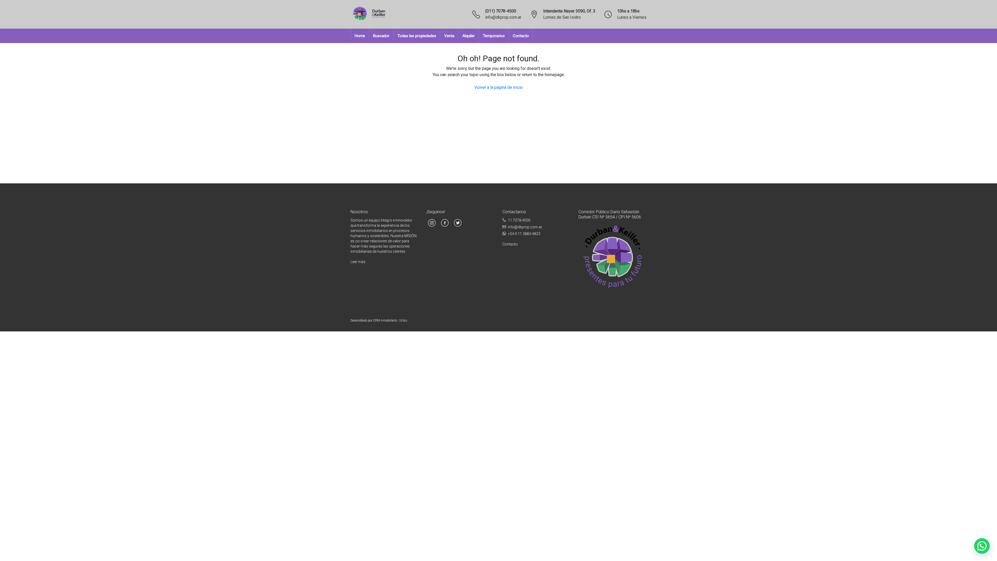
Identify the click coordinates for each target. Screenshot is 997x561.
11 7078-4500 (519, 220)
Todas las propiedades (417, 36)
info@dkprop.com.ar (503, 17)
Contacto (521, 36)
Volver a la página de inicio (498, 87)
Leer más (358, 262)
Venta (449, 36)
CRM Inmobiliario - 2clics (390, 320)
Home (360, 36)
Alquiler (468, 36)
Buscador (381, 36)
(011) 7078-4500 (500, 11)
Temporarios (494, 36)
